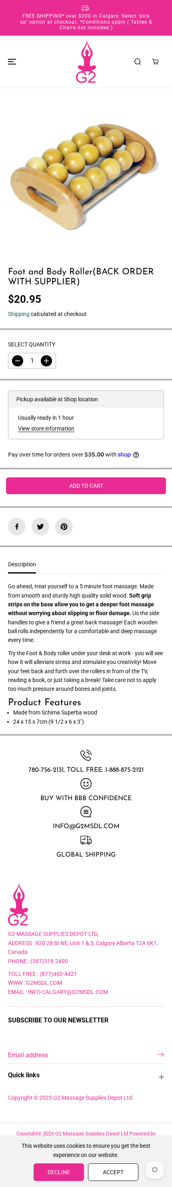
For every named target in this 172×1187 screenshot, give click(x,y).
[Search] (137, 61)
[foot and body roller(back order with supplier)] (86, 171)
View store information (46, 428)
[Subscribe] (161, 1056)
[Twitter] (40, 526)
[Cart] (155, 61)
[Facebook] (17, 526)
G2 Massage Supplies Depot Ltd (91, 1134)
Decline (59, 1172)
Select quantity (31, 344)
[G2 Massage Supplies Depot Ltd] (86, 61)
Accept (113, 1172)
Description (22, 564)
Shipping (19, 314)
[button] (11, 61)
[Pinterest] (64, 526)
